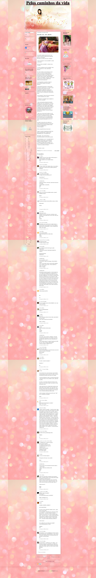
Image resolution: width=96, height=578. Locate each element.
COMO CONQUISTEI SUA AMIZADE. (29, 203)
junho (28, 158)
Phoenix (40, 307)
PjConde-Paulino (42, 431)
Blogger (56, 570)
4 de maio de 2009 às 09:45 (43, 197)
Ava (40, 314)
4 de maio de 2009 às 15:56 (43, 287)
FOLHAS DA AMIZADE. (29, 186)
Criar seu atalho (27, 49)
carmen (40, 357)
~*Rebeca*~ (41, 199)
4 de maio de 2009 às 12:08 (43, 256)
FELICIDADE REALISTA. (29, 231)
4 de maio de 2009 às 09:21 (43, 170)
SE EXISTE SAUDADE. (29, 234)
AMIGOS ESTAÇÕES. (29, 170)
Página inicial (48, 557)
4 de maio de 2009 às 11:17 (43, 228)
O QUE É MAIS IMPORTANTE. (29, 199)
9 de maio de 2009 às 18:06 (43, 538)
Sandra (40, 211)
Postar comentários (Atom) (50, 561)
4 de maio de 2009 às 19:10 (43, 366)
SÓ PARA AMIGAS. (29, 173)
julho (28, 157)
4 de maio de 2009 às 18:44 (43, 323)
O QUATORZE (41, 347)
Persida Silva (41, 531)
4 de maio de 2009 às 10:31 (43, 220)
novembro (29, 150)
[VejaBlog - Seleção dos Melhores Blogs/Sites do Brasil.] (29, 39)
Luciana (40, 289)
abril (28, 237)
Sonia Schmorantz (42, 222)
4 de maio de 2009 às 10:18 (43, 209)
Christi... (40, 475)
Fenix (40, 501)
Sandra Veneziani (42, 164)
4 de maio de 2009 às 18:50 (43, 354)
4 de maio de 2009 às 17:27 (43, 305)
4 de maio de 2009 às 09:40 (43, 188)
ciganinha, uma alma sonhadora (44, 441)
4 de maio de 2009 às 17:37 (43, 312)
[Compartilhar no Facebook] (57, 150)
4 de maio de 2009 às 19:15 (43, 397)
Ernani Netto (41, 190)
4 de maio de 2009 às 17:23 (43, 299)
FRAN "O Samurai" (42, 369)
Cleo (40, 156)
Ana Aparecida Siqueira (28, 46)
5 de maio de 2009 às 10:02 (43, 499)
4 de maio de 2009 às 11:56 (43, 244)
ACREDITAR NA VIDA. (29, 207)
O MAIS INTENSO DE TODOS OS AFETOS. (29, 221)
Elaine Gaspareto (42, 400)
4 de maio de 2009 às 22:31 (43, 428)
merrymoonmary (47, 570)
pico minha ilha (41, 301)
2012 (27, 143)
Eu (39, 454)
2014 (27, 140)
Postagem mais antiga (55, 557)
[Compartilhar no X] (56, 150)
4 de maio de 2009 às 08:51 (43, 162)
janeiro (28, 242)
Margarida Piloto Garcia (43, 240)
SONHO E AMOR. (29, 195)
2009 (27, 147)
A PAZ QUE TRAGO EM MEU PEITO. (29, 166)
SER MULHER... (29, 183)
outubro (28, 152)
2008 (27, 244)
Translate (28, 34)
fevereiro (28, 240)
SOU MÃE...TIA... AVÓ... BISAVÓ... (29, 226)
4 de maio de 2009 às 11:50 (43, 237)
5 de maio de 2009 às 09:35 (43, 489)
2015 (27, 138)
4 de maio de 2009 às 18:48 (43, 332)
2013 (27, 141)
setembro (28, 153)
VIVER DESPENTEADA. (29, 162)
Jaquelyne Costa (42, 172)
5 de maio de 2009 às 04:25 (43, 438)
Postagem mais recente (41, 557)
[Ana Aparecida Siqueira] (26, 48)
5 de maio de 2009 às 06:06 (43, 451)
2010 (27, 146)
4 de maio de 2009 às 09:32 (43, 178)
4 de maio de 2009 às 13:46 (43, 268)
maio (28, 160)
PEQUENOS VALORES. (29, 211)
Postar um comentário (42, 552)
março (28, 239)
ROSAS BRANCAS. (29, 179)
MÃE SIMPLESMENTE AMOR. (29, 215)
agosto (28, 155)
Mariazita (40, 246)
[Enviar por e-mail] (54, 150)
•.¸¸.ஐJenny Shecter (42, 491)
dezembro (29, 149)
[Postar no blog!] (55, 150)
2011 (27, 144)
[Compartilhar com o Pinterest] (58, 150)
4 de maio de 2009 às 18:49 (43, 345)
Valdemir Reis (41, 407)
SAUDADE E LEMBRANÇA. (29, 176)
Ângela (40, 231)
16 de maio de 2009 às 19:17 (44, 549)
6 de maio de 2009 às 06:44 (43, 529)
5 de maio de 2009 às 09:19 (43, 461)
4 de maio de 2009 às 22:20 (43, 405)
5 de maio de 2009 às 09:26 (43, 472)
